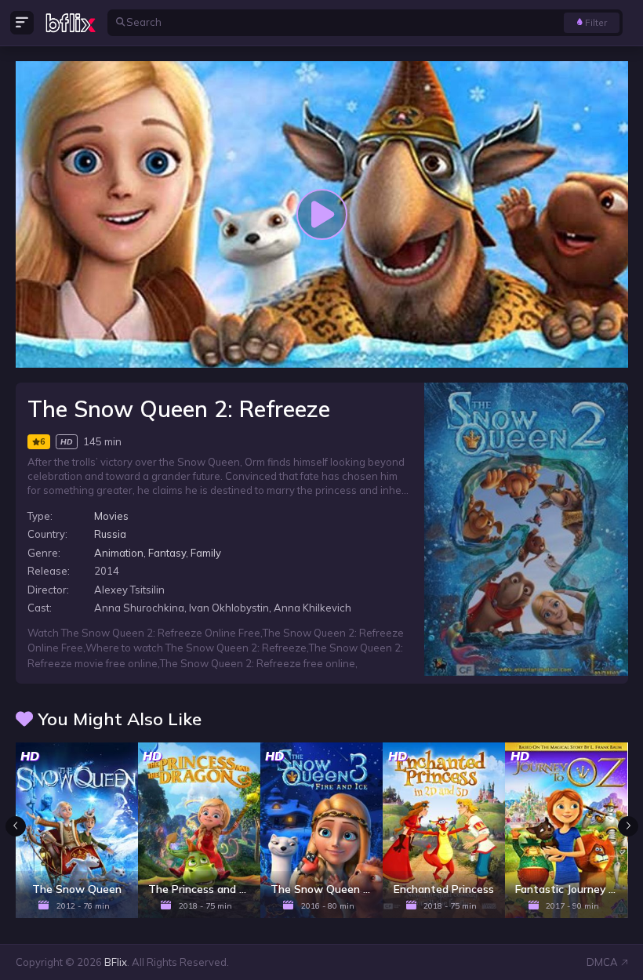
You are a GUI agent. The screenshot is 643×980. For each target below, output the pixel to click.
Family (206, 552)
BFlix (115, 962)
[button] (628, 826)
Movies (111, 516)
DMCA (602, 962)
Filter (596, 22)
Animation (118, 552)
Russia (110, 534)
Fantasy (167, 552)
